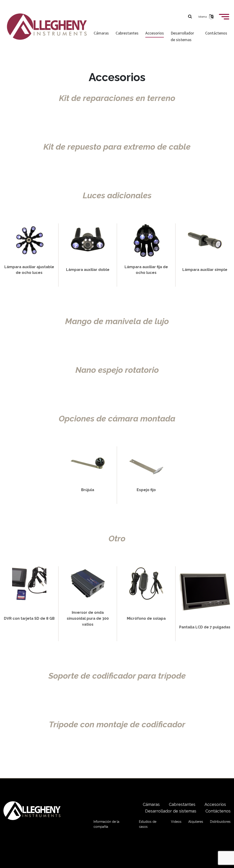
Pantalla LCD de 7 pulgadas (204, 627)
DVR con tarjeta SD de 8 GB (29, 618)
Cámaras (101, 33)
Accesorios (154, 33)
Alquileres (195, 821)
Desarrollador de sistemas (182, 36)
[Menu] (224, 18)
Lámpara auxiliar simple (204, 269)
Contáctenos (216, 33)
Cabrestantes (127, 33)
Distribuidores (220, 821)
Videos (176, 821)
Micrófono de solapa (146, 618)
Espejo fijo (146, 490)
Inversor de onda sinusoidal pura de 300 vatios (88, 618)
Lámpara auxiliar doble (87, 269)
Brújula (87, 490)
